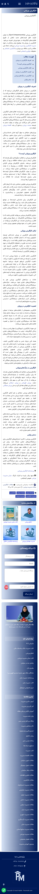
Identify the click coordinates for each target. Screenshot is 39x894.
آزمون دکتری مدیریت (27, 701)
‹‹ (32, 618)
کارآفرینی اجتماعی (9, 48)
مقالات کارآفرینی (8, 485)
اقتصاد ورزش (7, 125)
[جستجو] (8, 4)
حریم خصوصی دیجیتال (27, 688)
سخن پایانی (27, 79)
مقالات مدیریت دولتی (27, 805)
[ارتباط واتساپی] (4, 890)
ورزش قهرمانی (26, 383)
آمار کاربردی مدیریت (27, 706)
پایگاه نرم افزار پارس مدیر (26, 721)
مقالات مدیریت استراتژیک (26, 785)
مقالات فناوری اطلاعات (27, 775)
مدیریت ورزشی (19, 46)
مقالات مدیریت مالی (27, 824)
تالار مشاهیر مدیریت (27, 726)
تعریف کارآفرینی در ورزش (23, 60)
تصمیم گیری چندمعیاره (27, 731)
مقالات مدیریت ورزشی (29, 487)
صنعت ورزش (27, 125)
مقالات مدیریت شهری (27, 814)
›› (6, 618)
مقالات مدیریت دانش (27, 800)
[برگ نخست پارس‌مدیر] (31, 4)
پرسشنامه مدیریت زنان (27, 678)
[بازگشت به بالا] (4, 884)
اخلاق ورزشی (30, 653)
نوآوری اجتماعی (25, 51)
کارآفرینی (12, 493)
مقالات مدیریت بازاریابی (26, 790)
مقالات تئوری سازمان (27, 760)
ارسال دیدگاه (29, 594)
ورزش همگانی (7, 385)
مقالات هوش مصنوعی (27, 839)
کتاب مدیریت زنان (28, 683)
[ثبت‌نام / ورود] (5, 4)
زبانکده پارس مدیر (28, 741)
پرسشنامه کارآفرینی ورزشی (26, 471)
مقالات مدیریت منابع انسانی (25, 829)
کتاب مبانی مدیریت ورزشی (26, 658)
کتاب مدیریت (30, 750)
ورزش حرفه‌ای (13, 383)
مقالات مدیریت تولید (27, 795)
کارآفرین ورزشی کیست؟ (24, 64)
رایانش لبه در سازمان (27, 663)
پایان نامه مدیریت (28, 716)
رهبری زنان (30, 668)
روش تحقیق (30, 736)
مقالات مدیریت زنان (28, 809)
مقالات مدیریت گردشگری (26, 819)
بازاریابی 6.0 (30, 643)
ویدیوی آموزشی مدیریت (26, 844)
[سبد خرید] (2, 4)
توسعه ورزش (29, 493)
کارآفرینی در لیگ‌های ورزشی (22, 76)
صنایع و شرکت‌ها (28, 746)
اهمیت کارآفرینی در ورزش (23, 72)
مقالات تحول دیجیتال (27, 765)
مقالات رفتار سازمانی (27, 770)
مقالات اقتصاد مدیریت (27, 755)
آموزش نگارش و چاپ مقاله (25, 711)
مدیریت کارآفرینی (30, 46)
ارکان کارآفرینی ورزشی (24, 68)
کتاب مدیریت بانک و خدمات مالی (24, 648)
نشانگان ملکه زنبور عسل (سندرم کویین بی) (21, 673)
